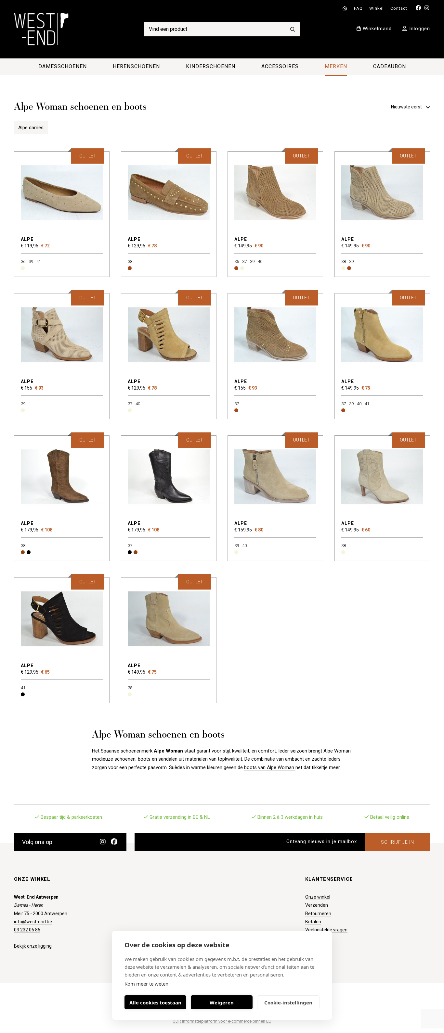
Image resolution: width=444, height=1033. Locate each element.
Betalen (313, 921)
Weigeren (222, 1002)
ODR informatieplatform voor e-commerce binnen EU (222, 1021)
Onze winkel (317, 897)
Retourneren (318, 913)
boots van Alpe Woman (269, 767)
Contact (398, 8)
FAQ (358, 8)
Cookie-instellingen (288, 1002)
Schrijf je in (397, 842)
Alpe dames (31, 128)
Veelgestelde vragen (326, 929)
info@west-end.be (33, 921)
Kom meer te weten (146, 983)
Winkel (376, 8)
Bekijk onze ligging (33, 946)
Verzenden (316, 905)
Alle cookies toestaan (155, 1002)
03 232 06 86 (27, 929)
